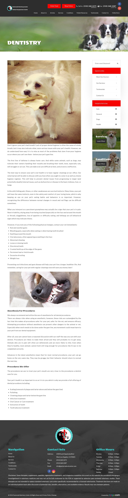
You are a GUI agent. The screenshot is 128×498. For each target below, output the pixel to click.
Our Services (100, 83)
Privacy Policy (46, 495)
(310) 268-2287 (109, 6)
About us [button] (44, 13)
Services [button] (60, 13)
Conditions (11, 463)
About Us (11, 457)
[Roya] (114, 496)
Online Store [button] (115, 13)
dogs (98, 119)
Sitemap (54, 495)
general (99, 114)
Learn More (101, 141)
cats (97, 109)
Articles (52, 13)
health (98, 124)
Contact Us (105, 13)
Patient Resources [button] (82, 13)
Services (11, 460)
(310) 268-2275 (90, 6)
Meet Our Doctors (102, 77)
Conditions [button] (70, 13)
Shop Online (69, 6)
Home (36, 13)
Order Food (54, 6)
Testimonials (94, 13)
